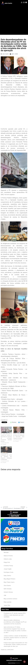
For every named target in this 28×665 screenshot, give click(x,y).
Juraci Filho (7, 605)
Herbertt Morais (8, 592)
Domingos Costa (8, 572)
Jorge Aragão (7, 569)
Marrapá (6, 552)
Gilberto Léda (8, 559)
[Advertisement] (14, 20)
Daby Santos (7, 575)
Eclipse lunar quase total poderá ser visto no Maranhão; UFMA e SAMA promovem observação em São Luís (15, 644)
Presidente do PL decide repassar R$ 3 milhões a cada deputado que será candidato (15, 615)
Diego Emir (7, 562)
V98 (5, 595)
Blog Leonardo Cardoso (10, 598)
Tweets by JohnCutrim (7, 649)
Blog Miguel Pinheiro (9, 579)
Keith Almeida (7, 589)
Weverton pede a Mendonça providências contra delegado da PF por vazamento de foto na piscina (15, 621)
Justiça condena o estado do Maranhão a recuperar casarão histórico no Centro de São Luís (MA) (15, 637)
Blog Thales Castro (9, 582)
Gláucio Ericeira (8, 555)
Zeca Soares (7, 585)
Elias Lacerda (7, 602)
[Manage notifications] (24, 661)
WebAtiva (18, 663)
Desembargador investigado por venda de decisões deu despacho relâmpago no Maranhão (6, 456)
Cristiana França (8, 565)
